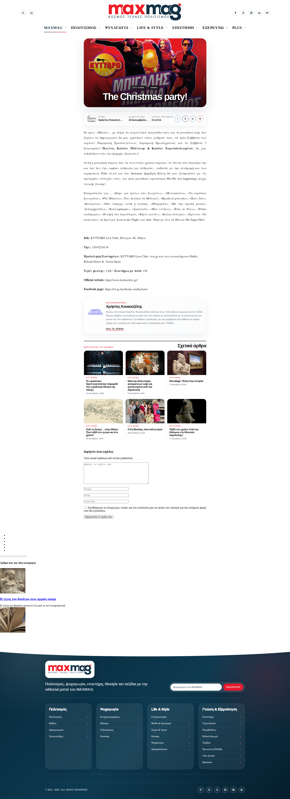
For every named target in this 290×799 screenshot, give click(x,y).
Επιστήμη (208, 717)
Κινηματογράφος (110, 717)
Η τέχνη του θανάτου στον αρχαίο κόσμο (28, 599)
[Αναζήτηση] (23, 13)
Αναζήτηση (233, 687)
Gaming (104, 736)
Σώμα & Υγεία (159, 730)
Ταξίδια (206, 742)
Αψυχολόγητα (159, 749)
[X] (243, 13)
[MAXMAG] (145, 11)
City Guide (138, 88)
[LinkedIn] (259, 13)
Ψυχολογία (157, 742)
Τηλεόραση (106, 730)
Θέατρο (104, 723)
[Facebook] (235, 13)
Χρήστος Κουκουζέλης (124, 306)
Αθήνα (154, 88)
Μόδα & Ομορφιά (161, 723)
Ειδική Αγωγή (210, 736)
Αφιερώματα (56, 730)
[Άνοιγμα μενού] (31, 13)
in (193, 119)
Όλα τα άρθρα (115, 329)
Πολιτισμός (55, 717)
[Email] (267, 13)
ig (225, 790)
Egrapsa (207, 762)
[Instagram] (251, 13)
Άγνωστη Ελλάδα (212, 749)
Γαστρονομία (159, 717)
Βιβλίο (53, 723)
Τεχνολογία (209, 723)
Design (155, 736)
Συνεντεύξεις (56, 736)
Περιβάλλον (209, 730)
